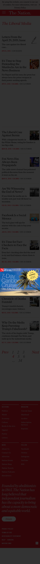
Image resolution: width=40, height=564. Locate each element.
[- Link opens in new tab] (20, 282)
